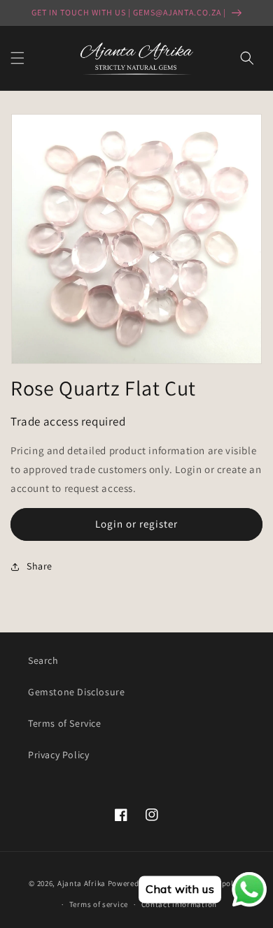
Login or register (136, 523)
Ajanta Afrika (81, 882)
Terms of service (98, 904)
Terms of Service (65, 723)
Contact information (179, 904)
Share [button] (39, 566)
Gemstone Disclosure (76, 692)
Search (43, 660)
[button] (17, 58)
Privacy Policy (58, 754)
